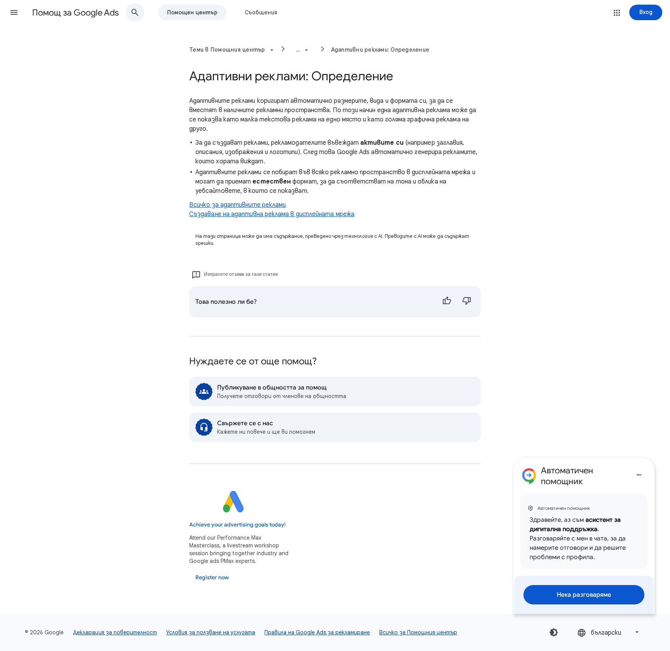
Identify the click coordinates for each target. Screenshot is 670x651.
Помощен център (192, 12)
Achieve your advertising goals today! (237, 524)
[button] (14, 12)
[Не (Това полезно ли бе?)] (467, 302)
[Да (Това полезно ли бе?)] (446, 302)
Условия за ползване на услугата (210, 632)
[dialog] (583, 536)
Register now (212, 577)
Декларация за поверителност (115, 632)
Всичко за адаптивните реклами (237, 205)
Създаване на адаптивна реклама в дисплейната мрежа (271, 214)
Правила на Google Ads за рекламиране (317, 632)
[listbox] (608, 632)
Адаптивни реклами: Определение (380, 49)
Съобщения (261, 12)
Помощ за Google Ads (75, 12)
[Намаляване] (639, 471)
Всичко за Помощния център (418, 632)
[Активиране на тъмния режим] (553, 632)
